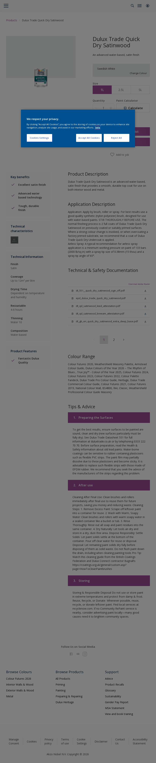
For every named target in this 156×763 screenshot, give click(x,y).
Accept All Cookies (88, 137)
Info (97, 127)
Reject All (116, 137)
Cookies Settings (39, 137)
